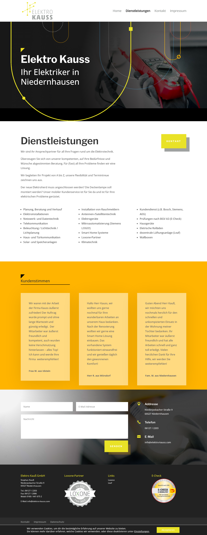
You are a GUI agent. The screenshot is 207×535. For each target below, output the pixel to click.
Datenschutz (57, 521)
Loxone (111, 480)
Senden (116, 446)
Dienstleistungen (138, 11)
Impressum (178, 11)
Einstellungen (141, 531)
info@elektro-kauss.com (38, 501)
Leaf (110, 483)
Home (117, 11)
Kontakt (160, 11)
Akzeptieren (168, 529)
